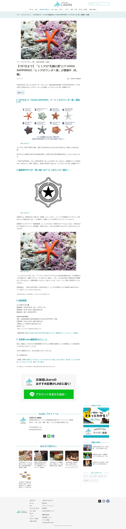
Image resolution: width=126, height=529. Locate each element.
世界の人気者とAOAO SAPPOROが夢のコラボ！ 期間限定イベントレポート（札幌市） (52, 333)
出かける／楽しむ (44, 9)
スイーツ (86, 476)
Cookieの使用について (48, 511)
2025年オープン (102, 476)
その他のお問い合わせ (48, 522)
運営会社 (44, 503)
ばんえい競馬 (93, 476)
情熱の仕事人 (92, 9)
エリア (67, 9)
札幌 (33, 62)
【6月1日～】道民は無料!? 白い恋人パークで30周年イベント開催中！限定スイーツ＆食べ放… (25, 484)
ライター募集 (45, 520)
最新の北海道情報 (40, 61)
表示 (22, 92)
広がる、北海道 (83, 9)
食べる (31, 9)
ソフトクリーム (94, 480)
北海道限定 (86, 480)
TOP (18, 14)
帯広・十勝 (74, 9)
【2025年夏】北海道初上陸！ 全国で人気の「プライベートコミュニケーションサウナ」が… (71, 465)
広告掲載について (47, 517)
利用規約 (44, 508)
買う (36, 9)
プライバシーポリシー (48, 505)
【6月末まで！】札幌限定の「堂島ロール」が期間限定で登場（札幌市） (56, 464)
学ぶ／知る (54, 9)
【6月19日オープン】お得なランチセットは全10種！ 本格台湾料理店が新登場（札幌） (25, 465)
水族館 (47, 61)
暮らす (61, 9)
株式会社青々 (27, 143)
